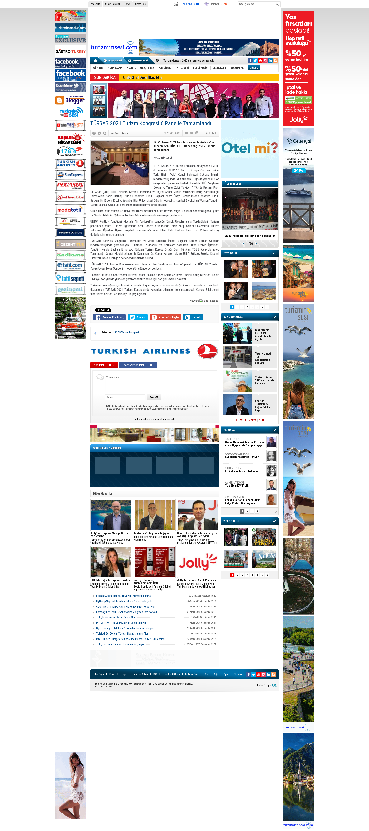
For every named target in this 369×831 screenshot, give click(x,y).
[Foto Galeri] (113, 60)
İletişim (124, 674)
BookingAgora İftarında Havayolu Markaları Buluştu (124, 595)
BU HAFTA (250, 420)
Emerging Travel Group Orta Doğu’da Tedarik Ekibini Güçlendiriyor (110, 583)
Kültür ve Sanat (192, 674)
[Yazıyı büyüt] (214, 133)
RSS (155, 674)
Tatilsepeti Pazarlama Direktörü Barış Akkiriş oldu (153, 536)
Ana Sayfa (95, 4)
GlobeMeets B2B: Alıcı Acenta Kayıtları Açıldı (264, 334)
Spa (206, 674)
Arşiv (128, 4)
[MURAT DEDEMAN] (236, 291)
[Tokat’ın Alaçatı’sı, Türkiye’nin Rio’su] (264, 559)
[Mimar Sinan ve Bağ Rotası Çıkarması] (236, 537)
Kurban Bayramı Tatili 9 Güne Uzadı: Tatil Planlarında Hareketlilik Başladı (196, 583)
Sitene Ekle (140, 4)
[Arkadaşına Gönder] (192, 133)
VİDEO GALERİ (231, 521)
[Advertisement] (70, 399)
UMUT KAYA (240, 485)
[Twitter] (99, 133)
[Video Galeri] (138, 60)
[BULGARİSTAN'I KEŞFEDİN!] (236, 559)
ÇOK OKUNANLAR (233, 316)
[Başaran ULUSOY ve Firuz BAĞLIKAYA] (236, 269)
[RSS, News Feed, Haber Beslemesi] (275, 60)
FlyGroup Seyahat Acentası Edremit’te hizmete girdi (124, 601)
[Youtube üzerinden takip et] (260, 60)
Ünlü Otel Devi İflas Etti (142, 77)
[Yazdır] (197, 133)
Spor (226, 674)
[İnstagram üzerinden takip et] (265, 60)
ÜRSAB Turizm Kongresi (126, 332)
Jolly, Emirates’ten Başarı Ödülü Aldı (115, 617)
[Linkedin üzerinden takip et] (270, 60)
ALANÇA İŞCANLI (241, 471)
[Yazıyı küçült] (205, 133)
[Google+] (104, 133)
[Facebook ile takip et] (250, 60)
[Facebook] (94, 133)
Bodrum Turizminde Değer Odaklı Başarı (262, 405)
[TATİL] (264, 291)
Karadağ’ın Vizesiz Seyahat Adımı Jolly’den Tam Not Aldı (126, 612)
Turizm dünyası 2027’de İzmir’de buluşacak (264, 380)
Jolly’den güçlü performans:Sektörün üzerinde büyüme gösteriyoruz (110, 538)
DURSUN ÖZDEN (244, 500)
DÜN (261, 420)
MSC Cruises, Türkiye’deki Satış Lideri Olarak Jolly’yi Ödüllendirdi (130, 639)
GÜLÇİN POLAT (241, 455)
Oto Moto (238, 674)
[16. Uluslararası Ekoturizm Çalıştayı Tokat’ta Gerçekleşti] (264, 537)
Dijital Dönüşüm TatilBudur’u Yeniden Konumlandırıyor (125, 628)
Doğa (216, 674)
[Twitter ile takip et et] (255, 60)
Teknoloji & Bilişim (171, 674)
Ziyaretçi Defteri (140, 674)
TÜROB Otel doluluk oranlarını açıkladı (250, 236)
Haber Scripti (264, 685)
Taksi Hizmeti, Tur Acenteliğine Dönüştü (186, 60)
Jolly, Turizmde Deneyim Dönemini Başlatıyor (120, 644)
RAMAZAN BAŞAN (237, 441)
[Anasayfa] (95, 60)
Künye (112, 674)
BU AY (239, 420)
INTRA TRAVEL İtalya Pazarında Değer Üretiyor (121, 622)
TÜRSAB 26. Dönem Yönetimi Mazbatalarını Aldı (122, 633)
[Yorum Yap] (187, 133)
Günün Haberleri (113, 4)
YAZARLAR (229, 430)
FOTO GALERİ (230, 253)
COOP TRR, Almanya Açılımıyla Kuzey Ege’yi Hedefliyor (125, 606)
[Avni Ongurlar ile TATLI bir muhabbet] (264, 269)
